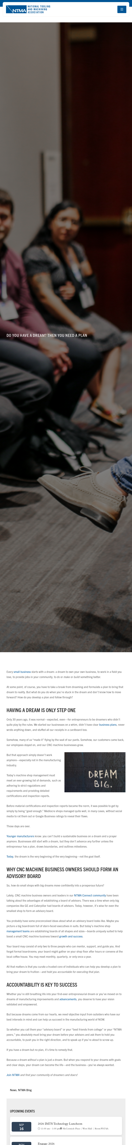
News (13, 1090)
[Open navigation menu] (121, 9)
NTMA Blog (25, 1090)
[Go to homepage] (28, 9)
